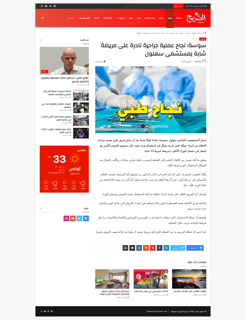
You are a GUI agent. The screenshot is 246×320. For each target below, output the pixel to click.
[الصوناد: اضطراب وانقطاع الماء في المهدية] (81, 107)
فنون (139, 18)
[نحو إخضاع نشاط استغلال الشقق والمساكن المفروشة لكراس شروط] (112, 279)
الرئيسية (201, 33)
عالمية (96, 18)
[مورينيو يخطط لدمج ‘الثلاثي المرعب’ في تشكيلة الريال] (81, 120)
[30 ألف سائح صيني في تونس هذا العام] (151, 279)
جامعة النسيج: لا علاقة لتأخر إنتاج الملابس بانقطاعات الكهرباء (57, 92)
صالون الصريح (84, 18)
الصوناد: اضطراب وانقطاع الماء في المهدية (154, 6)
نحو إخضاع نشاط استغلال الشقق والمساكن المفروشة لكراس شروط (114, 293)
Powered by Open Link (157, 311)
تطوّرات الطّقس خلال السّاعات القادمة (190, 291)
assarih (198, 61)
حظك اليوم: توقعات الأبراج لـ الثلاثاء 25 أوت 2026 (56, 131)
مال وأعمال (107, 18)
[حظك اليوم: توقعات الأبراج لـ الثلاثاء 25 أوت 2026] (81, 133)
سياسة (178, 18)
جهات (131, 18)
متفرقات (121, 18)
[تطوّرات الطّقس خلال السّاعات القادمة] (189, 279)
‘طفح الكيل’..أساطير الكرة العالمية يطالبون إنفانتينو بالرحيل (65, 80)
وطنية (170, 18)
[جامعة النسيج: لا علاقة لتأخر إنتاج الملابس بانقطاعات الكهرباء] (81, 95)
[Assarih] (196, 18)
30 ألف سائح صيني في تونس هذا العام (151, 291)
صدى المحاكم (150, 18)
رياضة (161, 18)
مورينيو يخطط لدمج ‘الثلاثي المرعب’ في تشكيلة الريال (56, 118)
